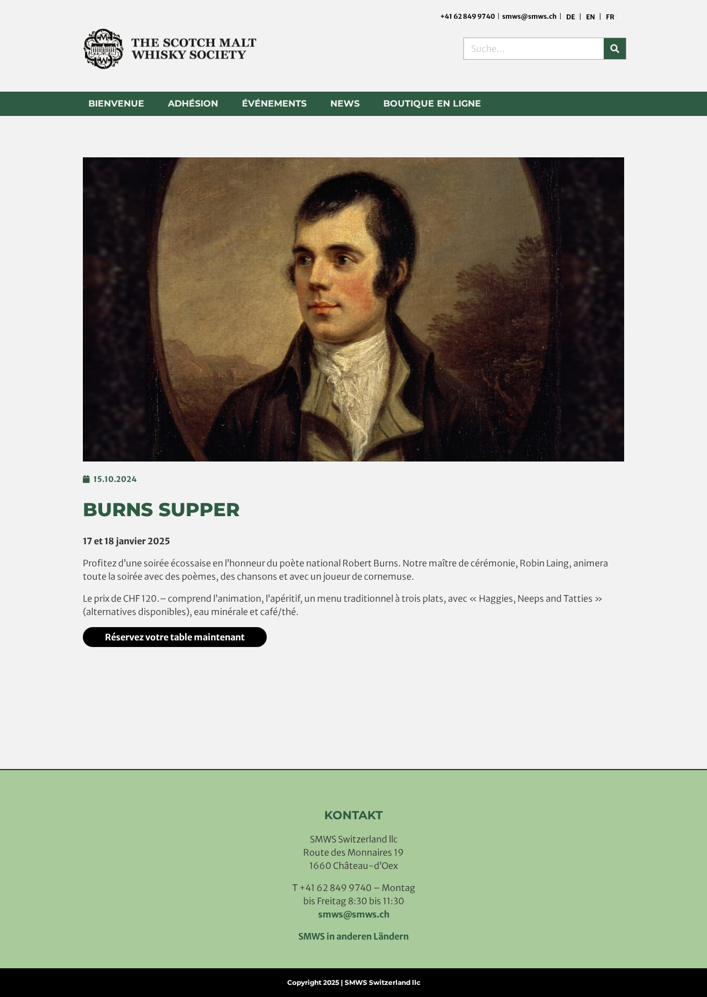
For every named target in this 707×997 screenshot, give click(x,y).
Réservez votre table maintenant (175, 637)
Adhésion (193, 103)
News (345, 103)
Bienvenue (116, 103)
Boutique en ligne (432, 103)
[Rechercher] (615, 48)
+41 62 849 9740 (468, 16)
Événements (274, 103)
